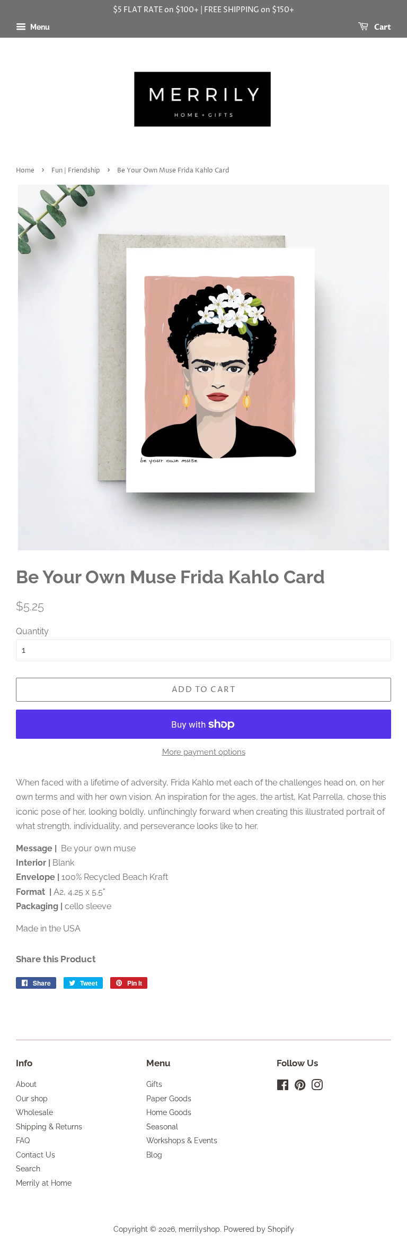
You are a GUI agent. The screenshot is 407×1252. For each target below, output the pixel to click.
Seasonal (162, 1127)
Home (25, 170)
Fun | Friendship (75, 170)
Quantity (32, 631)
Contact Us (35, 1155)
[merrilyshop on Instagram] (317, 1087)
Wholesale (34, 1112)
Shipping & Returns (49, 1127)
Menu (39, 27)
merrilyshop (199, 1229)
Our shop (32, 1098)
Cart (382, 27)
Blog (154, 1155)
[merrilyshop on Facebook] (283, 1087)
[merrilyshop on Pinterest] (300, 1087)
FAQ (23, 1140)
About (26, 1084)
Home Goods (168, 1112)
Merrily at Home (44, 1183)
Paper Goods (168, 1098)
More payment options (203, 752)
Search (28, 1168)
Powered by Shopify (259, 1229)
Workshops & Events (181, 1140)
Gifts (154, 1084)
